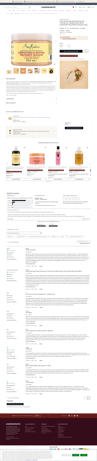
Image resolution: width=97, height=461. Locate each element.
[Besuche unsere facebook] (69, 415)
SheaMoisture (64, 19)
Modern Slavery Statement (47, 431)
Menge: (61, 43)
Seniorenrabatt (61, 435)
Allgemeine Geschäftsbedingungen (48, 426)
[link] (82, 7)
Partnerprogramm (61, 430)
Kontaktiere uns (28, 430)
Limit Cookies (75, 455)
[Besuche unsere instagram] (74, 415)
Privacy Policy (28, 459)
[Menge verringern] (61, 45)
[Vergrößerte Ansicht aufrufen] (54, 64)
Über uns (59, 426)
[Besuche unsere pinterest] (77, 415)
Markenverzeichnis (61, 427)
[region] (48, 455)
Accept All (84, 455)
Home (7, 13)
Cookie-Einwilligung (10, 436)
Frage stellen (82, 28)
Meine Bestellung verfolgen (30, 431)
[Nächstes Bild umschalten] (56, 41)
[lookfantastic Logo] (48, 7)
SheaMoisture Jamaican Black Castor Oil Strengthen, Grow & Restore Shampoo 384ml (15, 168)
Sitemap (59, 433)
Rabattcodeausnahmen (46, 430)
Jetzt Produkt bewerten (74, 28)
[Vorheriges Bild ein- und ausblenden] (7, 41)
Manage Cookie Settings (66, 455)
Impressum (44, 433)
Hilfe (26, 426)
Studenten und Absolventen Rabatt (64, 437)
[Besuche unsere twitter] (71, 415)
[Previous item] (7, 164)
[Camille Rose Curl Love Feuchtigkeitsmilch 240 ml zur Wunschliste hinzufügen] (66, 147)
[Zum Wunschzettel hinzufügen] (86, 51)
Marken (11, 13)
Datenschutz (44, 427)
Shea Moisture (17, 13)
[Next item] (90, 164)
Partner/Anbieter (61, 431)
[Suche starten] (29, 7)
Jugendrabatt (60, 434)
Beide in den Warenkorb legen (74, 128)
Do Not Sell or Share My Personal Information (12, 439)
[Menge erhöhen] (69, 45)
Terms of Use (35, 459)
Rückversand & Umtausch (30, 427)
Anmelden (37, 415)
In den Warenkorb (16, 179)
